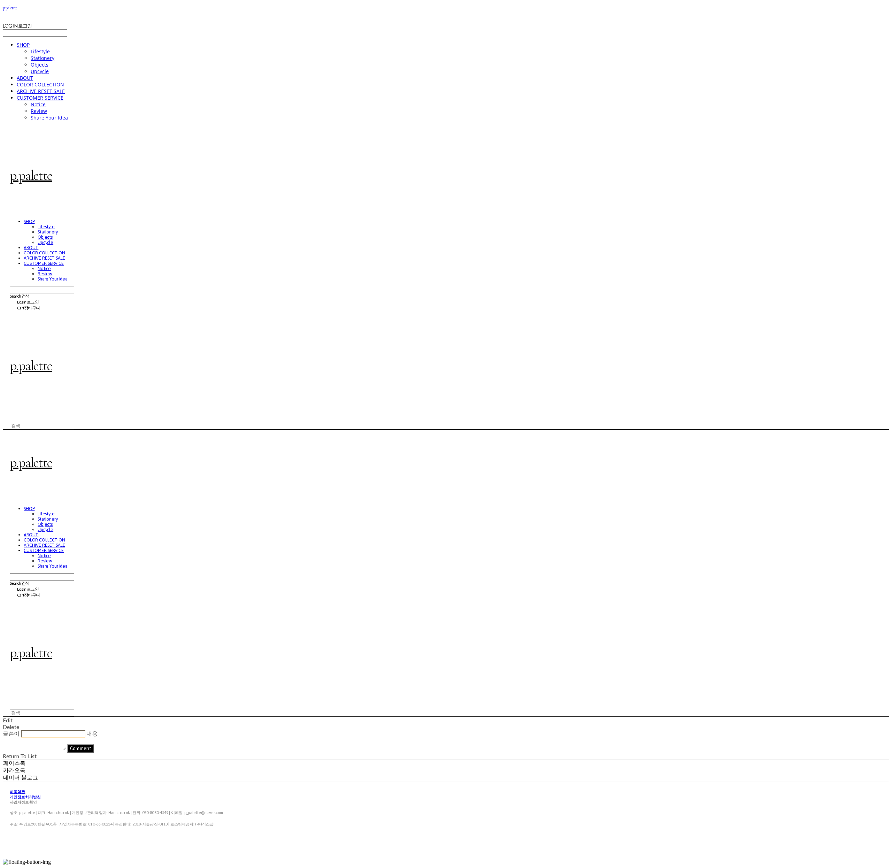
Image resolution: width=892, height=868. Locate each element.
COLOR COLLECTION (40, 84)
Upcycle (40, 71)
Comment (80, 748)
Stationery (42, 58)
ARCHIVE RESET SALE (41, 91)
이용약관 (17, 791)
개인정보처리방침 (25, 796)
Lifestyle (40, 51)
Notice (38, 104)
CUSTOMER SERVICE (40, 97)
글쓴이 (11, 733)
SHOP (23, 44)
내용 (92, 733)
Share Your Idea (49, 117)
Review (39, 111)
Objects (39, 64)
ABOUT (25, 78)
